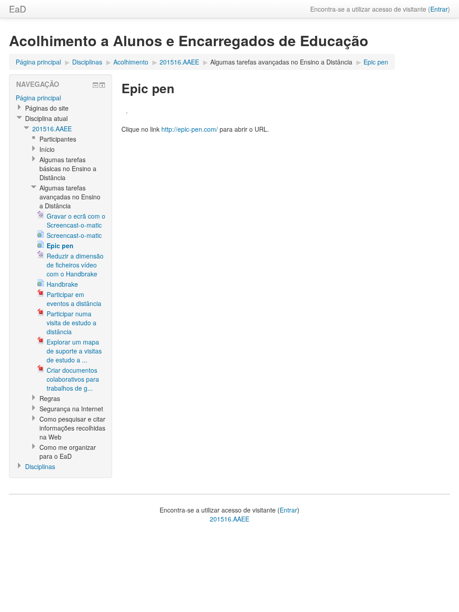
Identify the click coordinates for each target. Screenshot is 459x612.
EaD (17, 8)
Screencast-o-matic (74, 235)
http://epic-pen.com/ (189, 129)
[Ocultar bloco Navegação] (95, 85)
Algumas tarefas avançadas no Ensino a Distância (281, 61)
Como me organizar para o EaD (67, 452)
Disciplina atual (46, 118)
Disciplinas (87, 61)
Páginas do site (47, 107)
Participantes (57, 138)
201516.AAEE (179, 61)
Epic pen (376, 61)
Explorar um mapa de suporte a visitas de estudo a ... (74, 350)
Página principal (38, 61)
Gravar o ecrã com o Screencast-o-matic (76, 220)
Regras (49, 398)
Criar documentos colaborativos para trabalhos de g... (73, 379)
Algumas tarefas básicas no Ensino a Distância (67, 168)
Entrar (439, 8)
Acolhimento (130, 61)
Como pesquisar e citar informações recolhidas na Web (72, 427)
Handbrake (62, 284)
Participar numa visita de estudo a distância (71, 322)
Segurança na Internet (71, 408)
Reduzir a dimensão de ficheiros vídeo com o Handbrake (75, 264)
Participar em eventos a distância (74, 299)
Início (47, 149)
